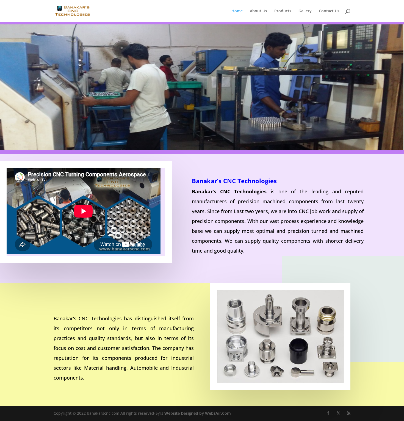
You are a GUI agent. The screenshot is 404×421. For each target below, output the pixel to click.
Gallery (305, 11)
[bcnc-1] (202, 148)
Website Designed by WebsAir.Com (197, 413)
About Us (258, 11)
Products (282, 11)
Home (237, 11)
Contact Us (329, 11)
